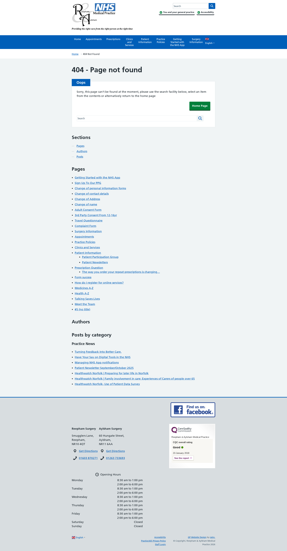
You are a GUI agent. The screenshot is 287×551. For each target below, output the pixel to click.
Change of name (86, 204)
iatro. (212, 537)
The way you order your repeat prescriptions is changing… (121, 272)
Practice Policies (161, 41)
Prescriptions (113, 39)
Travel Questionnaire (89, 220)
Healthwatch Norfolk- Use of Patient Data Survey (107, 384)
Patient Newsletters (95, 262)
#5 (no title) (82, 309)
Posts (80, 156)
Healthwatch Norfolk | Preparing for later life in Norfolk (112, 373)
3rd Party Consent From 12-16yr (96, 215)
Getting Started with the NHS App (177, 42)
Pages (80, 146)
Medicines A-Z (84, 288)
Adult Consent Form (88, 210)
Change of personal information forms (100, 188)
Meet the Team (85, 304)
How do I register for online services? (99, 282)
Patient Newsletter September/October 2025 (104, 368)
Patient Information (145, 41)
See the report (181, 458)
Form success (83, 277)
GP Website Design (197, 537)
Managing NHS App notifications (97, 362)
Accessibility (160, 537)
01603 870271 (88, 458)
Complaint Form (85, 226)
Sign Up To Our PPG (88, 183)
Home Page (200, 105)
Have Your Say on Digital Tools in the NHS (102, 357)
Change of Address (87, 199)
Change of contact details (92, 193)
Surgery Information (196, 41)
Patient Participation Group (100, 257)
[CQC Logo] (181, 432)
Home (77, 39)
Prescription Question (89, 267)
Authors (82, 151)
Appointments (94, 39)
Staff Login (160, 544)
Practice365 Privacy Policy (153, 541)
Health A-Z (82, 293)
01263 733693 (115, 458)
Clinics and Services (129, 42)
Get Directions (88, 451)
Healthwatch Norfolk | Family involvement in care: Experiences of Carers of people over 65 (135, 378)
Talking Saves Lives (87, 299)
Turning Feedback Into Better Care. (98, 351)
